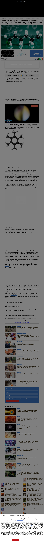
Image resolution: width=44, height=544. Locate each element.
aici (31, 525)
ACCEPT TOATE (15, 539)
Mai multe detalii (20, 520)
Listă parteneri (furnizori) (5, 537)
